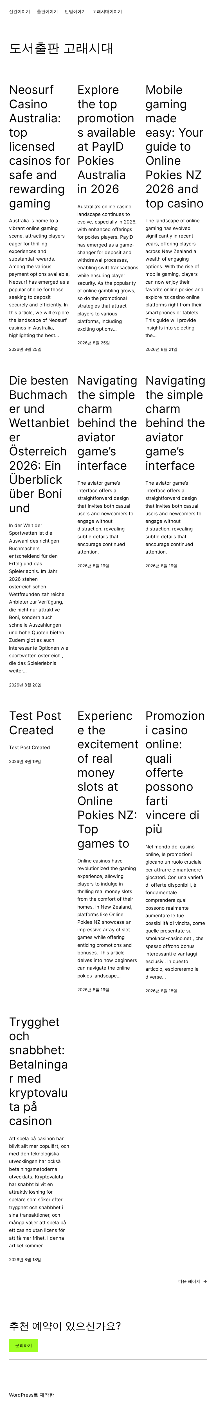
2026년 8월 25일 (25, 349)
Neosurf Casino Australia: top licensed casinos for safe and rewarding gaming (39, 146)
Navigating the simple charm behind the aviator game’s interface (107, 422)
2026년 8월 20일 (25, 685)
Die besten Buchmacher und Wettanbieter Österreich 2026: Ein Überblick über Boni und (39, 444)
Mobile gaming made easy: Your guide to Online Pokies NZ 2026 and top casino (174, 146)
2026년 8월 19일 (93, 565)
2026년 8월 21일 (161, 349)
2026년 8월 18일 (161, 990)
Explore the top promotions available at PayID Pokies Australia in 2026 (106, 139)
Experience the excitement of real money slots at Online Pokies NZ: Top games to (108, 779)
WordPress (21, 1395)
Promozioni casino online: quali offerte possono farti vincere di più (175, 772)
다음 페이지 (192, 1281)
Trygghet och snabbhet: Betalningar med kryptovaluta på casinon (38, 1071)
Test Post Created (35, 723)
